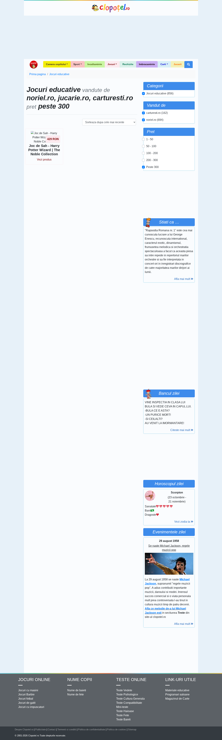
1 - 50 (149, 139)
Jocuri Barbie (26, 694)
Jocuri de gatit (26, 702)
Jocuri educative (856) (159, 93)
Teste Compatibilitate (129, 702)
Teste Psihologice (127, 694)
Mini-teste (122, 706)
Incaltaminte (94, 64)
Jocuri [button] (111, 64)
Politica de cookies (116, 729)
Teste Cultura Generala (130, 698)
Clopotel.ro (111, 8)
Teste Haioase (125, 711)
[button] (188, 64)
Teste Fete (122, 715)
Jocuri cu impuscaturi (31, 706)
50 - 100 (151, 146)
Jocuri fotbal (25, 698)
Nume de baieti (76, 690)
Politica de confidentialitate (91, 729)
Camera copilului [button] (56, 64)
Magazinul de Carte (177, 698)
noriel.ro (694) (154, 119)
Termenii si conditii (66, 729)
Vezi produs (44, 159)
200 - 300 (152, 160)
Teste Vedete (124, 690)
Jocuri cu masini (28, 690)
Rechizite (127, 64)
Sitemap (132, 729)
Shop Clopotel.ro (33, 64)
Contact (52, 729)
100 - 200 (152, 153)
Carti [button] (163, 64)
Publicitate (40, 729)
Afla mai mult (182, 278)
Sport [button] (76, 64)
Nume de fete (75, 694)
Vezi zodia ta (182, 521)
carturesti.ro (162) (157, 112)
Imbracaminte (147, 64)
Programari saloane (177, 694)
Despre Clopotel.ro (24, 729)
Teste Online (131, 679)
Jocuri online (34, 679)
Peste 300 (152, 167)
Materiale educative (177, 690)
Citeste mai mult (180, 430)
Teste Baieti (123, 719)
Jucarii (178, 64)
